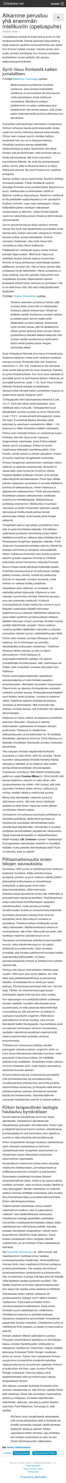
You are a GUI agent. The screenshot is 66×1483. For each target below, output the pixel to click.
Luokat (7, 1453)
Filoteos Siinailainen (24, 296)
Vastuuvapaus (33, 1471)
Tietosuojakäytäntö (33, 1465)
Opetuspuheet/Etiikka (44, 1453)
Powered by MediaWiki (34, 1477)
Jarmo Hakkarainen (18, 1447)
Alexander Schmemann (19, 1252)
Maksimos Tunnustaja (25, 79)
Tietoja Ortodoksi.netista (33, 1468)
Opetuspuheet (21, 1453)
